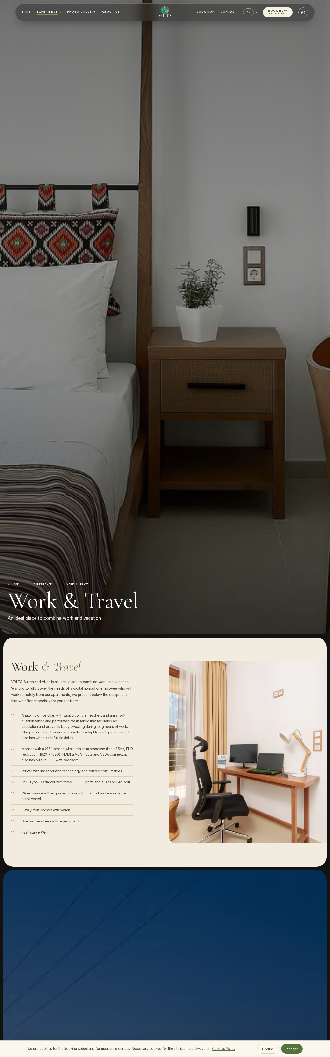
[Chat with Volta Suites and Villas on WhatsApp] (303, 12)
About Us (111, 11)
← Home (13, 584)
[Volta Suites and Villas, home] (164, 12)
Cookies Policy (223, 1048)
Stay (26, 11)
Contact (229, 11)
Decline (268, 1049)
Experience (47, 11)
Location (206, 11)
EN (248, 12)
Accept (292, 1049)
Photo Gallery (81, 11)
